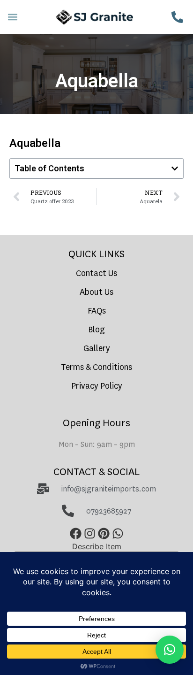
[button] (12, 17)
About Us (96, 292)
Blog (96, 329)
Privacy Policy (96, 386)
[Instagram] (89, 534)
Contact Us (96, 273)
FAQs (97, 311)
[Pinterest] (103, 534)
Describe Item (96, 546)
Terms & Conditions (96, 367)
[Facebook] (75, 534)
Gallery (96, 348)
